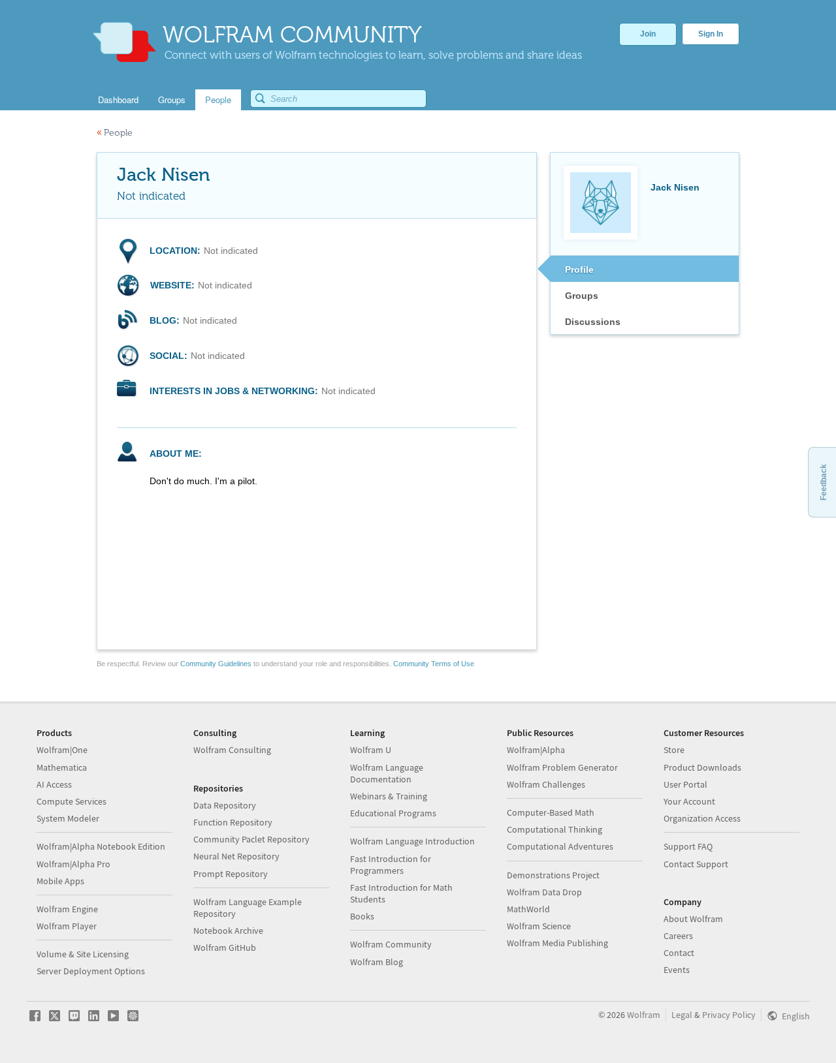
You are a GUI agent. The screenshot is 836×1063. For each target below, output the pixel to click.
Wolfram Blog (376, 962)
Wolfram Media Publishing (557, 943)
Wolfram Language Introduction (412, 841)
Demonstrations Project (553, 875)
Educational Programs (393, 813)
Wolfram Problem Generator (562, 767)
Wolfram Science (539, 926)
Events (677, 970)
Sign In (710, 34)
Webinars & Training (388, 796)
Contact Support (696, 864)
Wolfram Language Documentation (386, 773)
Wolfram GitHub (224, 947)
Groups (581, 295)
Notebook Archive (228, 930)
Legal (681, 1015)
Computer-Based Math (550, 812)
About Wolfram (693, 919)
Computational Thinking (554, 829)
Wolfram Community (391, 944)
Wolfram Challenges (546, 784)
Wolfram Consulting (232, 750)
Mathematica (62, 767)
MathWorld (528, 909)
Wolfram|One (62, 750)
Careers (678, 936)
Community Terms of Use (433, 664)
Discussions (592, 321)
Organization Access (702, 818)
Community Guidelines (215, 664)
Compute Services (71, 801)
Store (674, 750)
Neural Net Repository (236, 856)
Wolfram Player (67, 926)
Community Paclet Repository (251, 839)
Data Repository (224, 805)
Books (362, 916)
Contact (679, 953)
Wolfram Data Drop (544, 892)
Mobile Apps (60, 881)
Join (648, 34)
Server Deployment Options (91, 971)
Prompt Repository (230, 874)
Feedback (823, 482)
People (115, 132)
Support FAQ (688, 846)
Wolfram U (370, 750)
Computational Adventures (560, 846)
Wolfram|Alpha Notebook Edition (101, 846)
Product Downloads (702, 767)
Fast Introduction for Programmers (390, 864)
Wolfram (643, 1015)
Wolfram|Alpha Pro (73, 864)
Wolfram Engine (67, 909)
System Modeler (68, 818)
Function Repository (232, 822)
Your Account (689, 801)
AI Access (54, 784)
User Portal (685, 784)
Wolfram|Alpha (536, 750)
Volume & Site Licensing (83, 954)
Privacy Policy (729, 1015)
